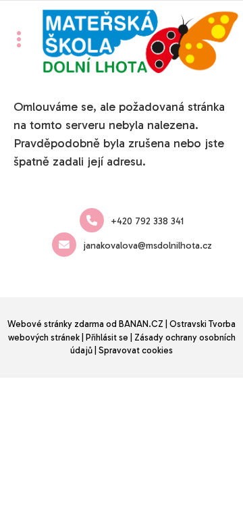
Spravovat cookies (136, 350)
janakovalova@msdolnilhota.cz (147, 245)
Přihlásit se (107, 337)
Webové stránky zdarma (55, 324)
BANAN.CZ (141, 324)
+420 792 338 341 (147, 221)
